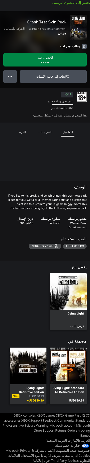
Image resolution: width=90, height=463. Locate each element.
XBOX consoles (25, 415)
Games (85, 435)
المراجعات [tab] (45, 132)
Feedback (50, 420)
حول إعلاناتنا (41, 460)
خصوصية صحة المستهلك (73, 450)
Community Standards (73, 420)
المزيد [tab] (22, 132)
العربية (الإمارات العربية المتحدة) (67, 440)
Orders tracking (78, 430)
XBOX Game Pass (68, 415)
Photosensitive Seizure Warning (26, 425)
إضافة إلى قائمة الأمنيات (51, 76)
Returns (61, 430)
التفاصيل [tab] (68, 132)
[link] (68, 301)
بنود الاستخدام (30, 455)
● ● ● (10, 76)
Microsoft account (62, 425)
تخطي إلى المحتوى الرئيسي (71, 2)
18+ (69, 94)
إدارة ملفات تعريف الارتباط (59, 455)
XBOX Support (31, 420)
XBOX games (46, 415)
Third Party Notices (65, 460)
